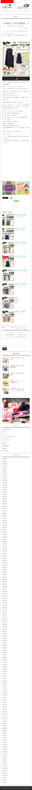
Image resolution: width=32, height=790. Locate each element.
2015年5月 (4, 759)
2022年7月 (4, 574)
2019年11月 (4, 638)
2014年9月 (4, 777)
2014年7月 (4, 782)
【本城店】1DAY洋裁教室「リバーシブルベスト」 (20, 215)
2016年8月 (4, 723)
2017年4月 (4, 704)
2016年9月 (4, 721)
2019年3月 (4, 655)
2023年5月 (4, 551)
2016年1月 (4, 740)
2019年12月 (4, 636)
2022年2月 (4, 586)
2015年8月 (4, 751)
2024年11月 (4, 508)
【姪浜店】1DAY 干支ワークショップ (10, 335)
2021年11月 (4, 593)
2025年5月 (4, 494)
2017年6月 (4, 700)
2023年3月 (4, 555)
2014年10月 (4, 775)
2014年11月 (4, 773)
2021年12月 (4, 591)
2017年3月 (4, 707)
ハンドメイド (6, 328)
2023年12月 (4, 534)
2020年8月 (4, 629)
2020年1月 (4, 633)
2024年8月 (4, 515)
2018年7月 (4, 674)
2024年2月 (4, 529)
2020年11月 (4, 622)
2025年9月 (4, 485)
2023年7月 (4, 546)
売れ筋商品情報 (5, 446)
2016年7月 (4, 725)
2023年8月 (4, 544)
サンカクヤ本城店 (21, 327)
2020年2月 (4, 631)
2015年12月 (4, 742)
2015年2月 (4, 766)
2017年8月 (4, 695)
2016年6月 (4, 728)
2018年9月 (4, 669)
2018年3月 (4, 683)
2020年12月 (4, 619)
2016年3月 (4, 735)
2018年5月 (4, 678)
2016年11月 (4, 716)
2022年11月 (4, 565)
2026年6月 (4, 463)
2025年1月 (4, 504)
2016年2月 (4, 737)
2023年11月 (4, 537)
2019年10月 (4, 640)
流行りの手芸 (5, 450)
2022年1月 (4, 589)
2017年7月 (4, 697)
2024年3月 (4, 527)
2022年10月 (4, 567)
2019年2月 (4, 657)
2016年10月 (4, 718)
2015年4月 (4, 761)
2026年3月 (4, 470)
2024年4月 (4, 525)
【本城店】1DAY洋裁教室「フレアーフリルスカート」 (21, 284)
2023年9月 (4, 541)
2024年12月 (4, 506)
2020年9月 (4, 626)
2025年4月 (4, 496)
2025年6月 (4, 492)
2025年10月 (4, 482)
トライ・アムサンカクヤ (7, 1)
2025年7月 (4, 489)
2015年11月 (4, 744)
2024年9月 (4, 513)
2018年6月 (4, 676)
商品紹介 (4, 443)
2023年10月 (4, 539)
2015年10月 (4, 747)
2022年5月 (4, 579)
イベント (4, 434)
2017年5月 (4, 702)
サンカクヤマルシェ (6, 439)
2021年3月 (4, 612)
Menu (16, 16)
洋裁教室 (24, 328)
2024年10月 (4, 511)
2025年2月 (4, 501)
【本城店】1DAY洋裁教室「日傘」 (16, 300)
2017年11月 (4, 688)
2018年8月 (4, 671)
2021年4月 (4, 610)
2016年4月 (4, 733)
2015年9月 (4, 749)
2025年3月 (4, 499)
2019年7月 (4, 648)
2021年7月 (4, 603)
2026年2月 (4, 473)
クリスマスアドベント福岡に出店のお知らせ (22, 335)
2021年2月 (4, 615)
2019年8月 (4, 645)
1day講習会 (15, 327)
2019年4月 (4, 652)
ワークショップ (7, 327)
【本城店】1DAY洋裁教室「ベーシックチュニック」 (20, 243)
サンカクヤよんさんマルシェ (8, 436)
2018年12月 (4, 662)
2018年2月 (4, 685)
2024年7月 (4, 518)
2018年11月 (4, 664)
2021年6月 (4, 605)
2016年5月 (4, 730)
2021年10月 (4, 596)
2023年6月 (4, 548)
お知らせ (4, 431)
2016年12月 (4, 714)
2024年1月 (4, 532)
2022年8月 (4, 572)
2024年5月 (4, 522)
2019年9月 (4, 643)
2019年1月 (4, 659)
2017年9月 (4, 692)
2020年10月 (4, 624)
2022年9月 (4, 570)
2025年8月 (4, 487)
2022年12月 (4, 563)
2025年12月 (4, 478)
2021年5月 (4, 607)
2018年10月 (4, 666)
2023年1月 (4, 560)
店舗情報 (4, 448)
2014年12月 (4, 770)
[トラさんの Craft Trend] (16, 6)
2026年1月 (4, 475)
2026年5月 (4, 466)
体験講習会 (18, 328)
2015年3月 (4, 763)
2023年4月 (4, 553)
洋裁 (21, 328)
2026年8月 (4, 459)
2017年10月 (4, 690)
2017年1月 (4, 711)
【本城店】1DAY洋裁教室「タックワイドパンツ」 (20, 257)
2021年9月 (4, 598)
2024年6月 (4, 520)
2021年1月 (4, 617)
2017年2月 (4, 709)
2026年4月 (4, 468)
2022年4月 (4, 581)
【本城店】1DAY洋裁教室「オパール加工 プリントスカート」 (21, 271)
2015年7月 (4, 754)
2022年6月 (4, 577)
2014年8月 (4, 780)
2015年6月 (4, 756)
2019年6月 (4, 650)
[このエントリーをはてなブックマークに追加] (11, 198)
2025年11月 (4, 480)
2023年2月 (4, 558)
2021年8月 (4, 600)
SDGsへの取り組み (6, 429)
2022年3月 (4, 584)
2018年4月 (4, 681)
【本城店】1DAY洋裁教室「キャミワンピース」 (19, 230)
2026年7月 (4, 461)
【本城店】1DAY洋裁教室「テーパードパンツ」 (19, 313)
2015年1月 (4, 768)
